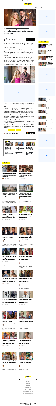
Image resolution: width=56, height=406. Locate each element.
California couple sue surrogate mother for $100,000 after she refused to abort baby (25, 237)
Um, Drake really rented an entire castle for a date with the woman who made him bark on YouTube (9, 301)
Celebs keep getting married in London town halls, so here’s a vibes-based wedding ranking (25, 195)
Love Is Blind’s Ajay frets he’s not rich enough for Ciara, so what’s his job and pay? (9, 175)
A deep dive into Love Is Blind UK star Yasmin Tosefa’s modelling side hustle (9, 362)
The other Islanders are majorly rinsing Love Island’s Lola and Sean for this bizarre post (49, 118)
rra (14, 57)
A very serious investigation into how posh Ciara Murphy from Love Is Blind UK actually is (25, 362)
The (10, 57)
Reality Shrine (36, 7)
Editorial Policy (28, 389)
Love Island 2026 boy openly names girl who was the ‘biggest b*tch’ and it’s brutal (49, 112)
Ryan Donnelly (27, 44)
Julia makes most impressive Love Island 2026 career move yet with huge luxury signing (26, 342)
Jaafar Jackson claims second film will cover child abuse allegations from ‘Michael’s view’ (9, 237)
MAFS (5, 43)
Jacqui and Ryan (21, 108)
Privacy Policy (28, 395)
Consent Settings (28, 393)
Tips (52, 0)
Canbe (12, 57)
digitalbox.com (28, 404)
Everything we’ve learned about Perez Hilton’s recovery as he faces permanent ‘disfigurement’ (49, 46)
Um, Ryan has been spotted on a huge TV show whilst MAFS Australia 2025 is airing (19, 150)
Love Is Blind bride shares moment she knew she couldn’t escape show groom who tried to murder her (49, 58)
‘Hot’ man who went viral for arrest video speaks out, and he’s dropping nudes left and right (9, 280)
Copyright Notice (28, 391)
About (28, 383)
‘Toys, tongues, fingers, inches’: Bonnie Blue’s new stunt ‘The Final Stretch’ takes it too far (26, 301)
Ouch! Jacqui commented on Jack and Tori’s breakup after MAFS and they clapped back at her (29, 151)
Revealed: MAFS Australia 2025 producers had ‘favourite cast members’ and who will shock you (9, 150)
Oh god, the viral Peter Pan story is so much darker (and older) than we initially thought (26, 216)
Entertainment (15, 39)
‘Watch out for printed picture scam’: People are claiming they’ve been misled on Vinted (8, 216)
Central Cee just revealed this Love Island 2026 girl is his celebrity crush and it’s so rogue (9, 321)
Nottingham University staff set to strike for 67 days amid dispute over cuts (9, 195)
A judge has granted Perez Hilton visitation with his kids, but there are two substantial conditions (9, 342)
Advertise (48, 0)
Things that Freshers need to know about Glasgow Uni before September (25, 175)
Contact (42, 0)
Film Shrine (41, 7)
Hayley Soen (8, 39)
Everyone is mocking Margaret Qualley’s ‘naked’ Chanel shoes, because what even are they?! (9, 258)
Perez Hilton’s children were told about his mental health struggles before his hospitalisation (26, 321)
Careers (28, 385)
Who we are (37, 0)
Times (16, 57)
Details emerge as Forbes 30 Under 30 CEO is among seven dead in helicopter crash (49, 100)
